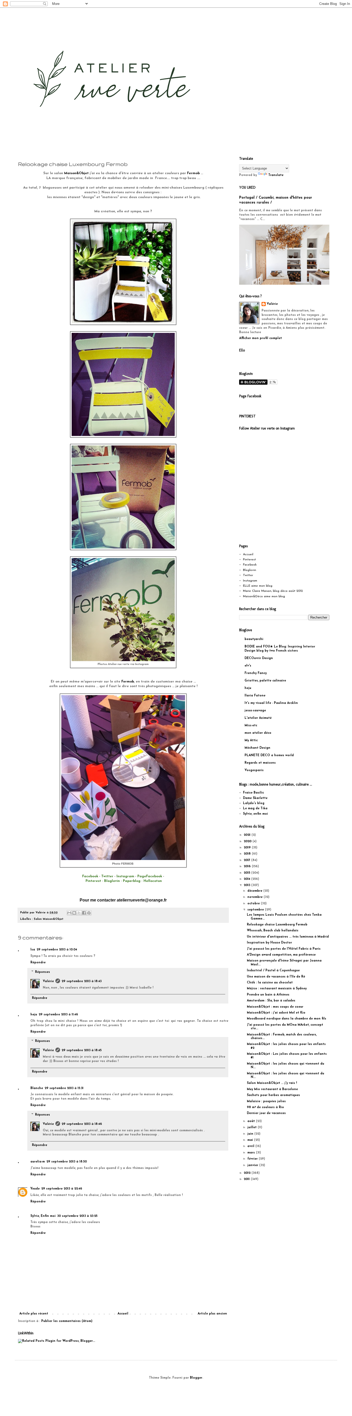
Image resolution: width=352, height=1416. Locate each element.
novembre (255, 897)
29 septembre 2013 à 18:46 (82, 1124)
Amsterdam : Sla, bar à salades (271, 1000)
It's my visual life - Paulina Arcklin (271, 703)
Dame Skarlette (255, 798)
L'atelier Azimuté (258, 718)
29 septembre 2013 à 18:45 (82, 1050)
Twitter (248, 575)
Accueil (123, 1313)
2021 (248, 835)
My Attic (251, 740)
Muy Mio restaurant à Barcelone (272, 1089)
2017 (247, 860)
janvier (253, 1165)
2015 (247, 872)
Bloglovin (249, 570)
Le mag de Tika (255, 808)
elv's (248, 665)
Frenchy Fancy (256, 673)
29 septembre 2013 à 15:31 (64, 1088)
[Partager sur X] (79, 912)
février (253, 1158)
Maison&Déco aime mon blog (264, 596)
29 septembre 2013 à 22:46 (61, 1188)
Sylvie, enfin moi (255, 813)
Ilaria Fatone (255, 695)
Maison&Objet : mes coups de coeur (275, 1006)
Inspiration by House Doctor (269, 942)
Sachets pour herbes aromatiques (273, 1095)
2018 (248, 853)
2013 (247, 885)
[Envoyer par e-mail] (69, 912)
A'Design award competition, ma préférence (281, 954)
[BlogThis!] (74, 912)
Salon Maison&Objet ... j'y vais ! (272, 1083)
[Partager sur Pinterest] (88, 912)
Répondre (38, 962)
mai (250, 1140)
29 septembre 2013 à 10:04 (57, 949)
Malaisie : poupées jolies (266, 1101)
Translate (275, 175)
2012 (248, 1173)
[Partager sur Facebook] (84, 912)
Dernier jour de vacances (266, 1113)
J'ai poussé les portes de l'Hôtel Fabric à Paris (284, 948)
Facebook (250, 564)
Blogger (196, 1377)
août (251, 1121)
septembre (256, 909)
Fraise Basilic (253, 792)
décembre (255, 890)
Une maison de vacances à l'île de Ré (276, 976)
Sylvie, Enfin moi (43, 1216)
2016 (248, 866)
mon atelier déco (258, 733)
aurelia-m (37, 1161)
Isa (32, 949)
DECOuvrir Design (259, 658)
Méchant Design (257, 747)
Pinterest (249, 559)
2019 (248, 847)
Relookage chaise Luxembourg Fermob (277, 924)
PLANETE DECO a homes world (269, 755)
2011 (247, 1179)
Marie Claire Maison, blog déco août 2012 (273, 591)
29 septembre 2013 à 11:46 (58, 1014)
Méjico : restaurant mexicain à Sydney (277, 988)
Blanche (36, 1088)
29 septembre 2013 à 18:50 (66, 1161)
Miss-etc (251, 725)
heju (33, 1014)
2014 (247, 879)
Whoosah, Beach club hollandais (272, 930)
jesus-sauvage (255, 710)
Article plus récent (33, 1313)
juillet (252, 1127)
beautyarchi (254, 639)
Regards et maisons (260, 762)
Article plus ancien (212, 1313)
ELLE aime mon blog (257, 585)
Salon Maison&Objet (48, 919)
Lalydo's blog (253, 803)
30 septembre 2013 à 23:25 (77, 1216)
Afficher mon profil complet (260, 338)
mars (251, 1152)
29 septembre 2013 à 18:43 (82, 981)
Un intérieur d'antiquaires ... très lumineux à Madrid (288, 936)
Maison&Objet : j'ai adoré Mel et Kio (276, 1012)
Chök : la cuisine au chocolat (270, 982)
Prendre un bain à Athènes (268, 994)
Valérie (48, 981)
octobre (254, 903)
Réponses (42, 972)
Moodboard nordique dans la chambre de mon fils (286, 1018)
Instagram (250, 580)
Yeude (35, 1188)
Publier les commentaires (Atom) (67, 1321)
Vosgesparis (254, 770)
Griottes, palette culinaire (265, 680)
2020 (248, 841)
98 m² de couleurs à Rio (265, 1107)
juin (250, 1133)
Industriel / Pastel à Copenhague (273, 970)
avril (251, 1146)
